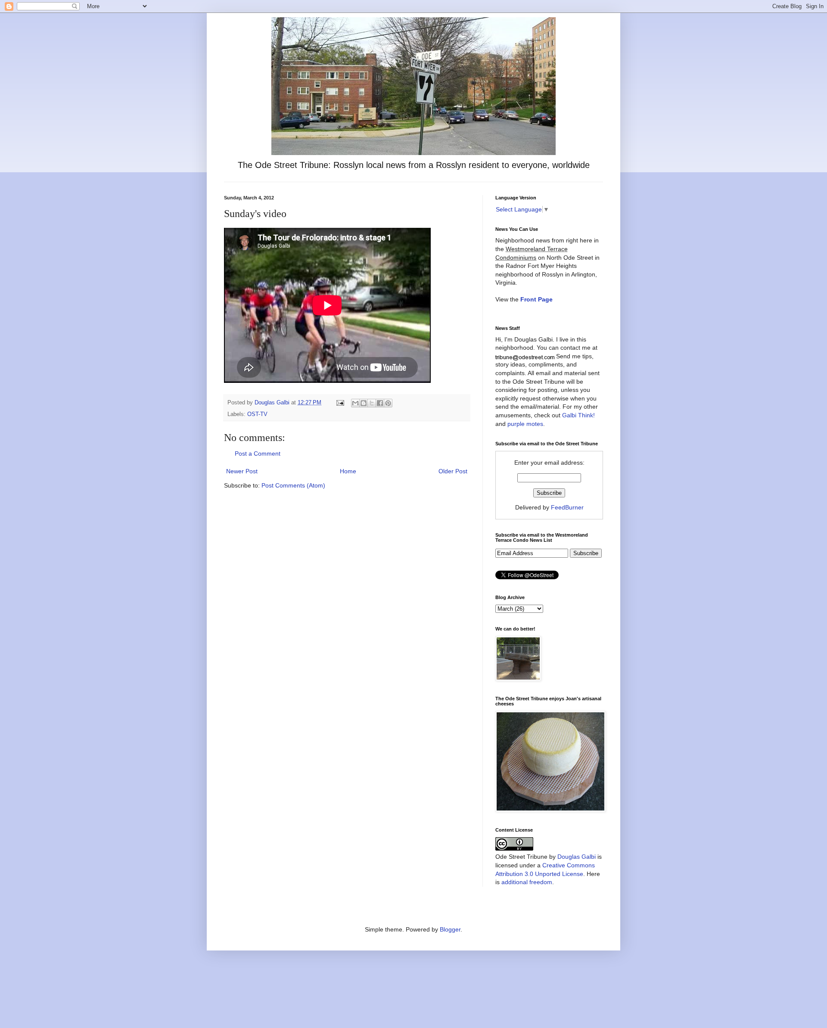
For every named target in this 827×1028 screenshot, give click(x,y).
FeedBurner (567, 507)
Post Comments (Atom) (293, 485)
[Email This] (355, 403)
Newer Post (242, 471)
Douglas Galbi (576, 856)
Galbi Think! (578, 415)
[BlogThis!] (363, 403)
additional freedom (526, 882)
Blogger (450, 929)
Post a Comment (257, 453)
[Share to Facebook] (380, 403)
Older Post (452, 471)
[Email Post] (340, 403)
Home (348, 471)
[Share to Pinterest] (388, 403)
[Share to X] (371, 403)
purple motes (525, 423)
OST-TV (257, 414)
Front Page (536, 299)
